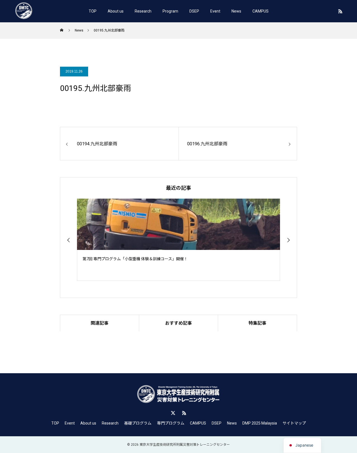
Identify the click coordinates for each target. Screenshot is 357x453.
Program (170, 11)
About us (116, 11)
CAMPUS (260, 11)
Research (143, 11)
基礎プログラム (137, 423)
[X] (173, 413)
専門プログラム (170, 423)
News (236, 11)
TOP (93, 11)
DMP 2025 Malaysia (259, 423)
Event (215, 11)
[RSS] (340, 11)
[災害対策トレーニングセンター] (23, 11)
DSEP (194, 11)
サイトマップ (294, 423)
